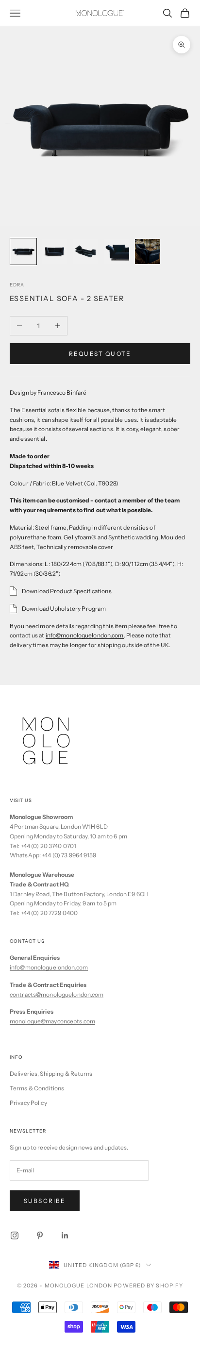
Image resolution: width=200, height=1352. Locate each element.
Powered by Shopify (148, 1285)
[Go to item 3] (85, 251)
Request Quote (100, 353)
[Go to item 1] (23, 251)
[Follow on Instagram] (14, 1235)
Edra (17, 284)
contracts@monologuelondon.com (56, 994)
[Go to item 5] (147, 251)
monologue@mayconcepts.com (52, 1021)
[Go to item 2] (54, 251)
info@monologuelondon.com (85, 635)
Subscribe (45, 1200)
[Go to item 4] (116, 251)
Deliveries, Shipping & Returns (51, 1073)
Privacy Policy (28, 1102)
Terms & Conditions (37, 1088)
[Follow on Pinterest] (40, 1235)
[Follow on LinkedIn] (65, 1235)
